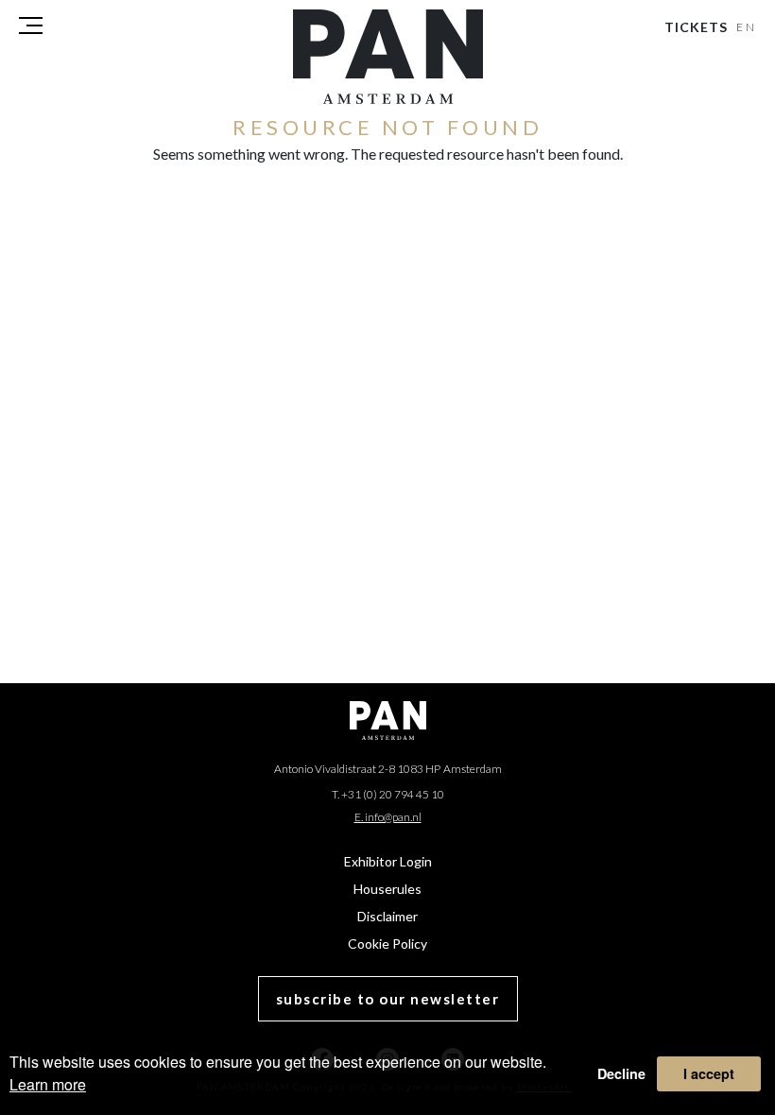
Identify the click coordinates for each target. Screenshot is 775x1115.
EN (747, 27)
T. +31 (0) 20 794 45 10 (388, 794)
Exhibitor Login (388, 861)
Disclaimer (387, 916)
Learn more (47, 1084)
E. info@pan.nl (388, 817)
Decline (621, 1073)
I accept (708, 1073)
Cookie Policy (387, 943)
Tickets (696, 27)
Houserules (387, 889)
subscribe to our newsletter (388, 998)
